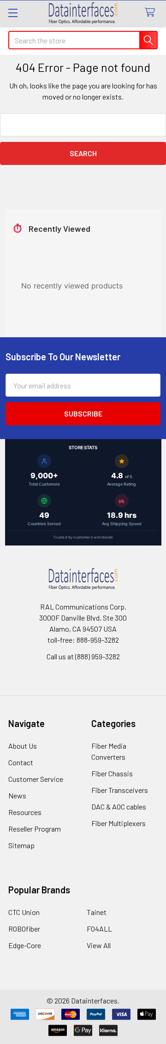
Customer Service (35, 778)
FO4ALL (99, 928)
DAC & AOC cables (118, 806)
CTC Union (24, 912)
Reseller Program (34, 828)
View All (99, 945)
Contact (20, 762)
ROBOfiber (24, 928)
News (17, 795)
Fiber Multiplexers (118, 823)
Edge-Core (24, 945)
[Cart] (152, 12)
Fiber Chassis (112, 773)
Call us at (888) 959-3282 (83, 656)
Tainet (97, 912)
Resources (25, 812)
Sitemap (21, 845)
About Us (22, 745)
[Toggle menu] (12, 12)
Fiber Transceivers (119, 790)
